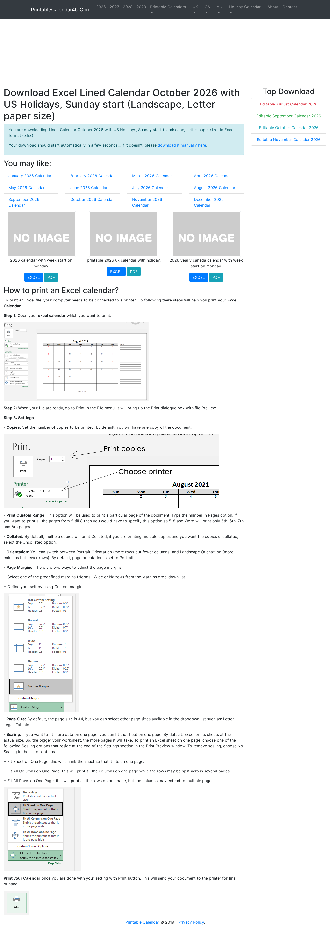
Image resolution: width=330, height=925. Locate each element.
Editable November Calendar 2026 (289, 139)
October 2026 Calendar (92, 199)
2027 (114, 6)
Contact (289, 6)
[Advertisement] (149, 53)
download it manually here (182, 145)
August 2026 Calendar (214, 187)
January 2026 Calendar (29, 175)
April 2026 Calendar (212, 175)
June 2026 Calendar (89, 187)
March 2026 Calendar (152, 175)
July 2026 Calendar (150, 187)
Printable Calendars (168, 6)
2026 (101, 6)
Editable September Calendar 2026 (288, 115)
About (273, 6)
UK (195, 6)
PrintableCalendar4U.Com (60, 10)
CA (207, 6)
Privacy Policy (191, 922)
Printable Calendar (142, 922)
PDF (51, 277)
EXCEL (34, 277)
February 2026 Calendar (92, 175)
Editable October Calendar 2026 (289, 127)
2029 (141, 6)
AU (219, 6)
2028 (128, 6)
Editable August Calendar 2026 (288, 104)
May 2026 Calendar (26, 187)
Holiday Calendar (245, 6)
